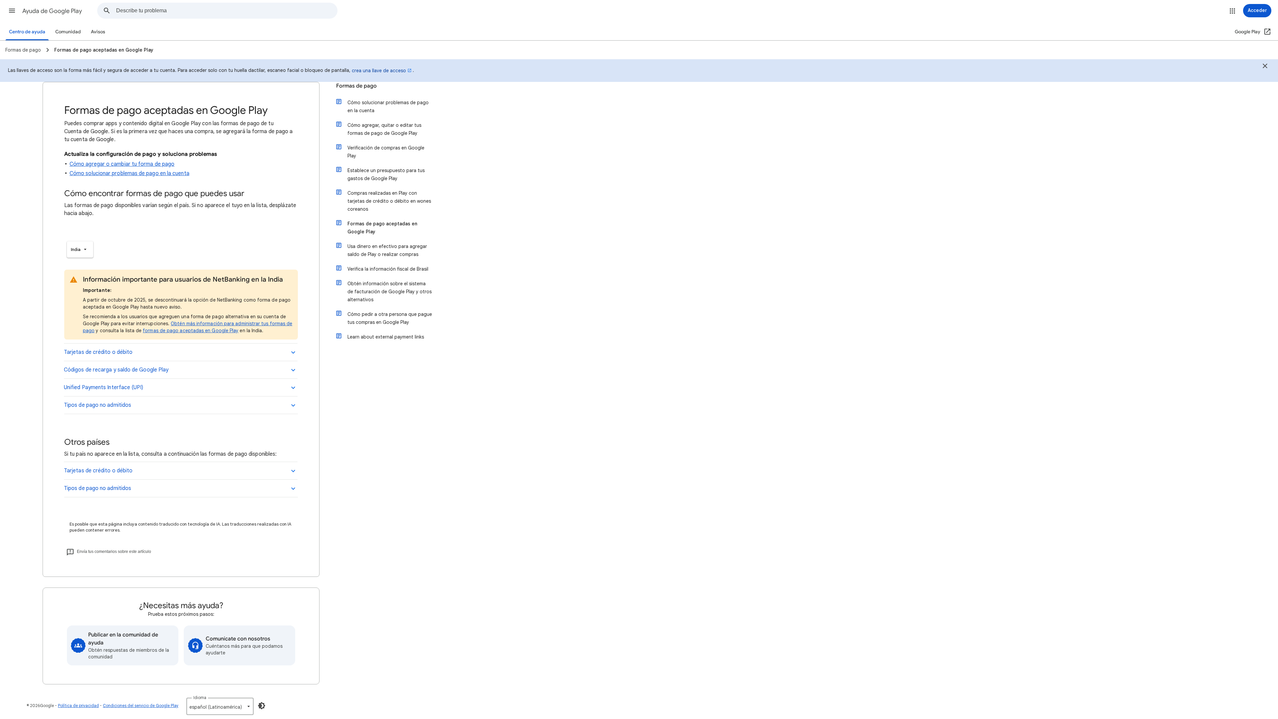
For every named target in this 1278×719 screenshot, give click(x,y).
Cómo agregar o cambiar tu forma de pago (122, 164)
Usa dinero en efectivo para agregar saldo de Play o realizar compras (387, 250)
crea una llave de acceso (379, 71)
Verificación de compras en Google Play (385, 152)
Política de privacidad (78, 705)
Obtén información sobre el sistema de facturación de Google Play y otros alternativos (389, 292)
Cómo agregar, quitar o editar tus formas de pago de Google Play (384, 129)
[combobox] (226, 10)
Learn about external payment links (385, 337)
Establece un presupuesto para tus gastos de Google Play (386, 174)
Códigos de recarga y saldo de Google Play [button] (116, 369)
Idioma (199, 697)
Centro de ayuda (27, 32)
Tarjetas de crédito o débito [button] (98, 352)
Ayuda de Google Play (52, 11)
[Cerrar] (1265, 67)
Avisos (98, 32)
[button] (12, 11)
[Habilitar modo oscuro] (262, 706)
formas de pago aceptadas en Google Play (190, 331)
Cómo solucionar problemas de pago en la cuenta (129, 173)
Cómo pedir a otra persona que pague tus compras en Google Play (389, 318)
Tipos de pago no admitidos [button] (97, 405)
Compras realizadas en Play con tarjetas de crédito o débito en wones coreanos (389, 201)
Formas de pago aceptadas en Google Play (382, 228)
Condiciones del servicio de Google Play (140, 705)
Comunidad (68, 32)
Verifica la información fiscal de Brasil (387, 269)
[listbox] (80, 249)
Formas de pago (356, 86)
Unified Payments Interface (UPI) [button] (103, 387)
